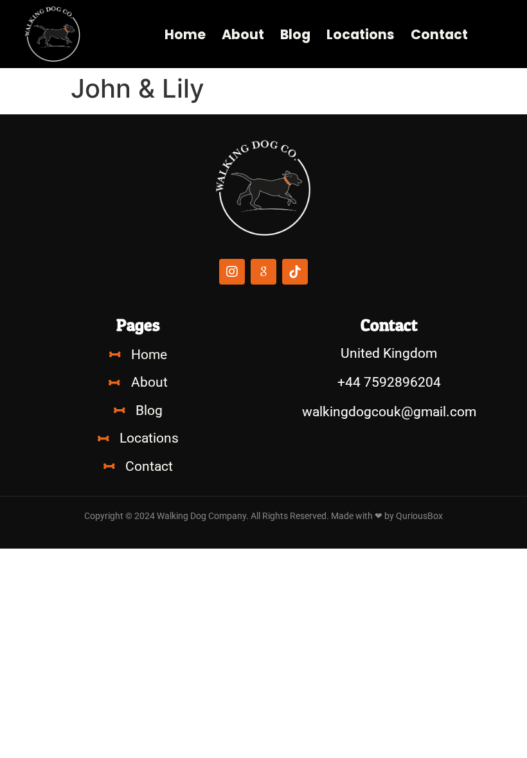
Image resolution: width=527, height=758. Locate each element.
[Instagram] (232, 272)
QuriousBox (419, 516)
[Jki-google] (263, 272)
